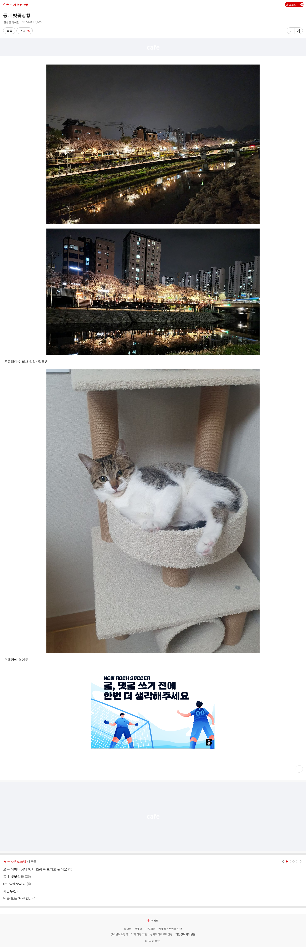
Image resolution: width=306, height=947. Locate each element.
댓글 (25, 31)
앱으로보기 (292, 4)
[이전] (283, 861)
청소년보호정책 (119, 934)
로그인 (128, 928)
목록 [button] (9, 31)
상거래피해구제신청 (161, 934)
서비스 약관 (175, 928)
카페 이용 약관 (139, 934)
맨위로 (155, 920)
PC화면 (151, 928)
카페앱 (162, 928)
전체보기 (139, 928)
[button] (21, 4)
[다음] (301, 861)
